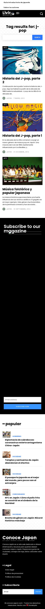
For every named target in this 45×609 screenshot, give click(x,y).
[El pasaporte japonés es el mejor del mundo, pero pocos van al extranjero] (6, 472)
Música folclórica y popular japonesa (17, 191)
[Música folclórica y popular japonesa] (22, 171)
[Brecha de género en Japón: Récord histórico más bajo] (6, 512)
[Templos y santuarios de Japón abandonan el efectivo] (6, 454)
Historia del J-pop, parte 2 (21, 80)
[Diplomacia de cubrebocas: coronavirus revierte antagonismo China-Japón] (6, 434)
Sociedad (16, 456)
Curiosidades (18, 494)
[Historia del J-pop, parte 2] (22, 60)
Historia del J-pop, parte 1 (22, 136)
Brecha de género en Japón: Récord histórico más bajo (23, 519)
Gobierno (16, 436)
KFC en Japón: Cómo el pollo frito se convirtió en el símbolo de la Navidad (22, 500)
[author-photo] (4, 98)
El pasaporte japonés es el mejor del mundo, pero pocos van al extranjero (22, 480)
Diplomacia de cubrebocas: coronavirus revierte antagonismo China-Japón (23, 442)
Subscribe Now (22, 406)
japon (9, 98)
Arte (5, 47)
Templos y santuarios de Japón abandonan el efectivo (21, 461)
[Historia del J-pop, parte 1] (22, 117)
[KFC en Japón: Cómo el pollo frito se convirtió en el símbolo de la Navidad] (6, 492)
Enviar (38, 592)
